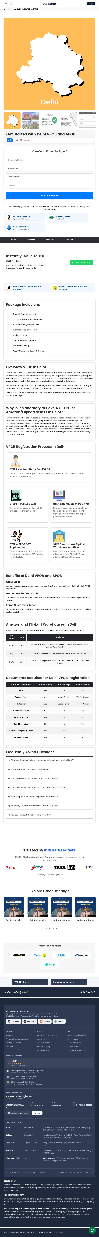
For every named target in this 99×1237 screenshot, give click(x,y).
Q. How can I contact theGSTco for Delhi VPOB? (29, 815)
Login (91, 3)
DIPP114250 (56, 1105)
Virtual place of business (47, 1035)
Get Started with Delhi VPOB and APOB (23, 9)
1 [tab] (42, 929)
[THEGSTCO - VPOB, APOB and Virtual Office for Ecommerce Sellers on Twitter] (81, 992)
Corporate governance (77, 1050)
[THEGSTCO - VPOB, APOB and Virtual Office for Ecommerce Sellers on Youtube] (89, 992)
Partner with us (43, 1050)
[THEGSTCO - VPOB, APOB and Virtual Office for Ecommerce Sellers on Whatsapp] (92, 992)
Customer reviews (13, 1043)
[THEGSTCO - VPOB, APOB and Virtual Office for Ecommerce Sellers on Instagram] (86, 992)
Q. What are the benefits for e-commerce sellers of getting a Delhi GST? (41, 760)
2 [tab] (46, 929)
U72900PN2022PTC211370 (15, 1106)
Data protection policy (76, 1035)
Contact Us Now (49, 195)
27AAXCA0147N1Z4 (35, 1105)
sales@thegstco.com (19, 1113)
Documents (68, 239)
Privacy (72, 1172)
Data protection (61, 1172)
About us (9, 1035)
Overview (13, 239)
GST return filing (43, 1047)
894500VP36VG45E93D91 (82, 1106)
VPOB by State (21, 982)
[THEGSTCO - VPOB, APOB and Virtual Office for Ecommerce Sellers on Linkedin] (94, 992)
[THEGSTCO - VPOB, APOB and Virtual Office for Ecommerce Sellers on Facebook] (84, 992)
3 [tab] (49, 929)
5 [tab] (56, 929)
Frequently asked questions (17, 1039)
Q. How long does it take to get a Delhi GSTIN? (29, 769)
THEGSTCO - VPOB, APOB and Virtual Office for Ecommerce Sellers (40, 1232)
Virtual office (42, 1039)
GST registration (43, 1043)
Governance (88, 1172)
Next (92, 64)
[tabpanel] (14, 910)
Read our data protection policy (22, 1078)
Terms (79, 1172)
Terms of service (74, 1043)
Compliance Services (63, 982)
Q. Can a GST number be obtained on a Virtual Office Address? (36, 787)
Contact (9, 1047)
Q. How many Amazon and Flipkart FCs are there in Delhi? (33, 805)
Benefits (31, 239)
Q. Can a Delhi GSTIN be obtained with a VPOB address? (33, 778)
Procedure (49, 239)
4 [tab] (53, 929)
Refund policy (73, 1047)
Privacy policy (73, 1039)
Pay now (37, 1113)
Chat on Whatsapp (81, 262)
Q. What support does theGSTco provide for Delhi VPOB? (33, 796)
